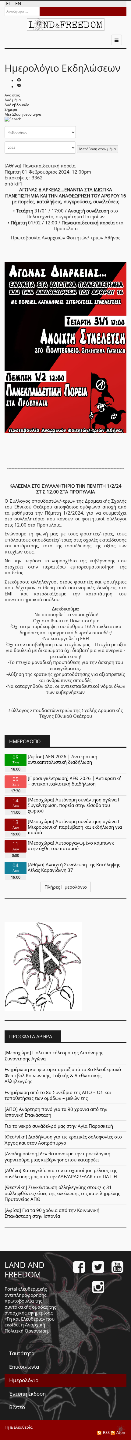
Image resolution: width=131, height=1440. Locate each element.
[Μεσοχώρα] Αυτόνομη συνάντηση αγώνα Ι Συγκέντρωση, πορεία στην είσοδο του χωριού (73, 805)
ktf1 (18, 184)
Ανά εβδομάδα (17, 104)
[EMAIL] (19, 86)
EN (18, 3)
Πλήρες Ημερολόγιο (65, 887)
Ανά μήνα (13, 100)
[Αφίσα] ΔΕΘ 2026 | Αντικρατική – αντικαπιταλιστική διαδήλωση (64, 759)
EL (9, 3)
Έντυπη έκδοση (27, 1393)
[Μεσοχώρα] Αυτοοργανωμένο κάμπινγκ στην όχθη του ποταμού (71, 845)
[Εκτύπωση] (19, 80)
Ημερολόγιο (23, 1380)
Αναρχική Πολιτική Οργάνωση (26, 1328)
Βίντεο (17, 1407)
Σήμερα (11, 109)
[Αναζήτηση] (13, 121)
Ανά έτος (12, 95)
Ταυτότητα (21, 1353)
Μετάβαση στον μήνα (23, 114)
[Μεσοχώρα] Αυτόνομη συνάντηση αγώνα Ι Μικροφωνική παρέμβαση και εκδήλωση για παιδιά (75, 826)
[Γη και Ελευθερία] (65, 24)
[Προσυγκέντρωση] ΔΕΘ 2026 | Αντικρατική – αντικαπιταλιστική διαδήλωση (75, 781)
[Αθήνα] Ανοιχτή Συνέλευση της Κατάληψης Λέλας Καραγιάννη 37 (74, 867)
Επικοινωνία (24, 1366)
